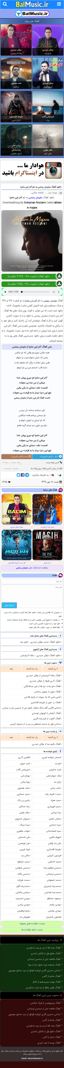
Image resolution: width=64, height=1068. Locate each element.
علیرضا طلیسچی (16, 117)
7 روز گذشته (53, 669)
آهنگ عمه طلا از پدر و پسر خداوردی (43, 948)
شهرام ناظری (55, 837)
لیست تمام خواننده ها (32, 930)
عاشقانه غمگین (38, 193)
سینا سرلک (24, 825)
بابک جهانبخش (53, 776)
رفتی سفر (48, 154)
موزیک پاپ (52, 193)
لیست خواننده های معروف (32, 924)
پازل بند (57, 782)
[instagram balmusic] (32, 180)
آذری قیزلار (47, 87)
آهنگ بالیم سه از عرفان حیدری (46, 744)
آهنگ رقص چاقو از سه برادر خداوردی (43, 988)
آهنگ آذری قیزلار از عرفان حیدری (45, 681)
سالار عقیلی (48, 150)
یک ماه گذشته (32, 669)
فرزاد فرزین (25, 850)
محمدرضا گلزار (23, 886)
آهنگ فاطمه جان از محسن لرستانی (43, 959)
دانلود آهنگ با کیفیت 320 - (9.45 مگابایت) (29, 284)
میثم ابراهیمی (23, 911)
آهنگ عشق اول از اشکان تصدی (45, 954)
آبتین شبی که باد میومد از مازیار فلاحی (42, 697)
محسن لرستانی (53, 874)
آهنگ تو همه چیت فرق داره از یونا (44, 965)
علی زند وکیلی (54, 843)
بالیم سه (48, 53)
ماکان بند (25, 856)
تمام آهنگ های (28, 568)
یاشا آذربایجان (16, 53)
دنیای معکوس (16, 154)
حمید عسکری (23, 794)
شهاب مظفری (23, 831)
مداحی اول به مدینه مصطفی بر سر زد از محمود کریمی (35, 724)
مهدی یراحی (24, 905)
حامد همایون (16, 83)
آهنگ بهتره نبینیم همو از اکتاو (46, 982)
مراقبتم (16, 87)
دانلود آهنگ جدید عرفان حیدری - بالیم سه (40, 642)
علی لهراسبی (24, 843)
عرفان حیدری (47, 50)
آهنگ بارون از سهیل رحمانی (47, 692)
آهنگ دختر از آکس (51, 1037)
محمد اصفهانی (54, 880)
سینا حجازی (55, 825)
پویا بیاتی (25, 782)
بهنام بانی (25, 776)
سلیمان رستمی (35, 198)
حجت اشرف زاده (53, 794)
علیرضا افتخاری (54, 850)
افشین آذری (24, 757)
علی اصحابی (24, 837)
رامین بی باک (23, 800)
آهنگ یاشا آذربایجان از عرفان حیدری (43, 676)
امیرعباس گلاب (48, 117)
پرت (48, 120)
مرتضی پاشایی (23, 892)
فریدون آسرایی (54, 856)
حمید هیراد (55, 800)
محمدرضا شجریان (52, 886)
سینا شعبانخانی (53, 831)
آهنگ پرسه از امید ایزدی (48, 1043)
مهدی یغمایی (54, 911)
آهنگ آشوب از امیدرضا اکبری (47, 719)
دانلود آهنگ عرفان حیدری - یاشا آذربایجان (41, 656)
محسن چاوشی (22, 868)
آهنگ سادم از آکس (51, 976)
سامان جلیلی (55, 819)
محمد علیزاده (23, 880)
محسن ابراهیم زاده (52, 868)
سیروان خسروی (22, 819)
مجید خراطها (24, 862)
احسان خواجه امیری (51, 757)
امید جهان (25, 764)
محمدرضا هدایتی (53, 892)
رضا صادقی (16, 150)
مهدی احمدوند (22, 899)
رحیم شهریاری (54, 807)
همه (11, 669)
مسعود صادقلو (54, 899)
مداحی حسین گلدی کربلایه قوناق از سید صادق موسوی (34, 971)
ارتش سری (16, 120)
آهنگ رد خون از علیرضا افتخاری (46, 703)
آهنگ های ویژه (32, 21)
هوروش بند (24, 917)
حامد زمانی (55, 788)
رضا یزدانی (56, 813)
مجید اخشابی (54, 862)
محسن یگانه (24, 874)
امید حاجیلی (55, 770)
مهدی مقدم (55, 905)
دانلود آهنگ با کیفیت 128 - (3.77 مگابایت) (29, 277)
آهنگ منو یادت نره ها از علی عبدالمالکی (42, 686)
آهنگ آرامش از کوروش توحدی (46, 713)
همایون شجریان (53, 917)
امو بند (58, 764)
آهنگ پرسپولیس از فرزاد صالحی (45, 1003)
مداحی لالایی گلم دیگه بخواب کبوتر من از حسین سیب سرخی (32, 708)
